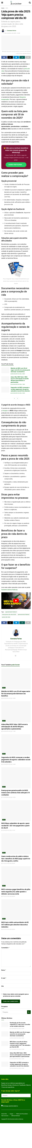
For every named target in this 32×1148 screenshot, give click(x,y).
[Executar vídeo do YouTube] (16, 600)
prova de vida (6, 617)
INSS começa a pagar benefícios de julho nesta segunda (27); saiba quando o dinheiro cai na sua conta (15, 891)
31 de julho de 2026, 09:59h (8, 863)
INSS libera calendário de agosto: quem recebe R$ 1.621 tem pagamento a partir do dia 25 (15, 825)
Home (2, 8)
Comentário (5, 947)
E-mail (3, 978)
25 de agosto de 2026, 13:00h (18, 393)
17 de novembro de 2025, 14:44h (11, 33)
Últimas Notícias (15, 1115)
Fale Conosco (4, 1115)
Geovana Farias (11, 30)
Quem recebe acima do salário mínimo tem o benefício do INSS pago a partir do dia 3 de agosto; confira (15, 858)
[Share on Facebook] (4, 57)
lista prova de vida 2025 (9, 614)
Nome (3, 970)
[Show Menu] (2, 2)
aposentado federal (11, 612)
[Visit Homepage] (15, 2)
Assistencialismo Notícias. (9, 589)
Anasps (5, 410)
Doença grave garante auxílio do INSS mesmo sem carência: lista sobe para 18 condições (15, 792)
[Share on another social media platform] (28, 57)
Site (2, 986)
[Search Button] (30, 2)
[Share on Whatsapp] (22, 57)
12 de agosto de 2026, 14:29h (9, 797)
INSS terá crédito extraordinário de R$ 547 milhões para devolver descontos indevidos (14, 924)
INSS (7, 8)
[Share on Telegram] (16, 57)
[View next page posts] (17, 398)
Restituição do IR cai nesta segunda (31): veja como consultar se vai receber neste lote (20, 1024)
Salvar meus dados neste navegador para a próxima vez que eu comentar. (16, 995)
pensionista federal (23, 614)
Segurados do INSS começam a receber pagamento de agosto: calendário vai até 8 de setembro (20, 389)
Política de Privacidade (22, 1113)
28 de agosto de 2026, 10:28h (18, 373)
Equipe (11, 1113)
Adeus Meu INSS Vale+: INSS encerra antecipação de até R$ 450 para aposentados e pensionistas (14, 726)
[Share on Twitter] (10, 57)
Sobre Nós (4, 1113)
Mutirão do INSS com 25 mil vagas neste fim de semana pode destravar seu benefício (20, 370)
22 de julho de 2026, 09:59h (8, 929)
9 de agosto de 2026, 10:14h (8, 830)
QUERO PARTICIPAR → (16, 165)
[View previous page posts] (14, 398)
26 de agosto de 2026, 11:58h (18, 384)
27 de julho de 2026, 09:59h (8, 896)
